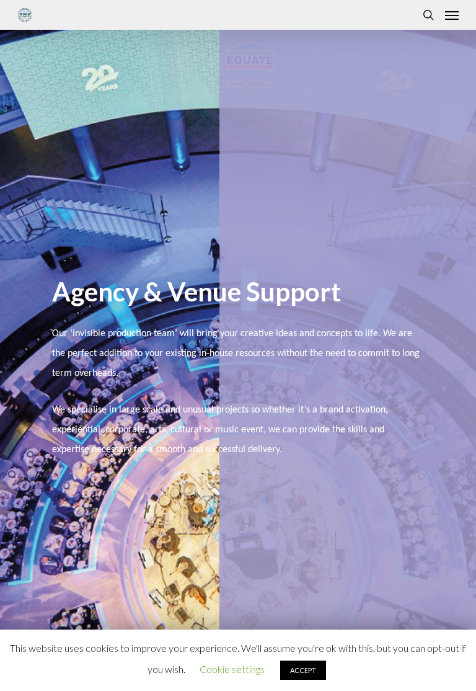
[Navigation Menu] (452, 15)
